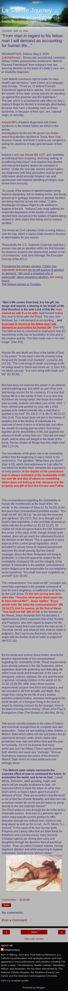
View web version (34, 938)
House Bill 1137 (35, 154)
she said (55, 277)
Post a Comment (14, 920)
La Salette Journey (27, 10)
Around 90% (9, 122)
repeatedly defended (14, 269)
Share (6, 905)
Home (34, 932)
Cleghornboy (12, 949)
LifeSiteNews (11, 57)
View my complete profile (14, 980)
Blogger (40, 987)
